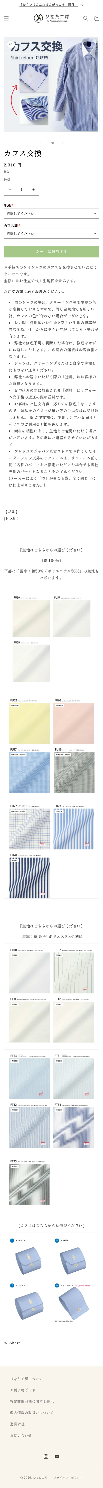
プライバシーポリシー (68, 1477)
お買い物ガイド (23, 1389)
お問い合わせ (21, 1435)
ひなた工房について (26, 1378)
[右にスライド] (62, 142)
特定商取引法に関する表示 (32, 1401)
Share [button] (15, 1342)
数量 (7, 179)
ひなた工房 (40, 1477)
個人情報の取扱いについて (32, 1412)
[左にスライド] (40, 142)
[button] (6, 18)
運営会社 (17, 1423)
